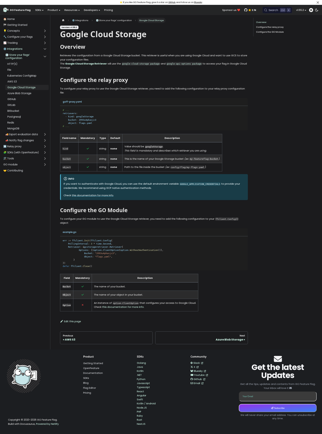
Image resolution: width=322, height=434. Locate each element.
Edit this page (72, 321)
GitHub (172, 2)
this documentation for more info (92, 195)
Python (141, 379)
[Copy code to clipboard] (244, 110)
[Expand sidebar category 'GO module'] (45, 164)
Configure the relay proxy (270, 27)
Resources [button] (70, 10)
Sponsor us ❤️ (231, 10)
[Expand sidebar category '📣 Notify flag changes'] (45, 140)
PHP (139, 411)
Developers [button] (91, 10)
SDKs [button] (38, 10)
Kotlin (140, 371)
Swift (140, 399)
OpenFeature (91, 368)
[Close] (318, 2)
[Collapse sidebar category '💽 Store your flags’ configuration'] (45, 56)
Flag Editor (89, 388)
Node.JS (142, 407)
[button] (25, 31)
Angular (141, 395)
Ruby (140, 415)
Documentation (93, 373)
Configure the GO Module (270, 31)
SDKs (86, 378)
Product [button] (53, 10)
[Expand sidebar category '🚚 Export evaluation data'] (45, 134)
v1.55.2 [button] (300, 10)
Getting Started (93, 363)
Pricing (108, 10)
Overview (261, 22)
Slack (197, 363)
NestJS (141, 424)
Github (198, 379)
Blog (86, 383)
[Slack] (311, 10)
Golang (141, 363)
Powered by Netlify (47, 424)
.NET (139, 375)
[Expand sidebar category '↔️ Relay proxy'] (45, 146)
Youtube (199, 375)
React (140, 391)
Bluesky (198, 2)
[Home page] (63, 20)
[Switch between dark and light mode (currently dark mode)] (316, 10)
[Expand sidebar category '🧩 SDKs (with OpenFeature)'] (45, 152)
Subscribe (279, 408)
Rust (139, 419)
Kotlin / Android (146, 403)
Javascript (143, 383)
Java (140, 367)
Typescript (143, 387)
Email (197, 383)
